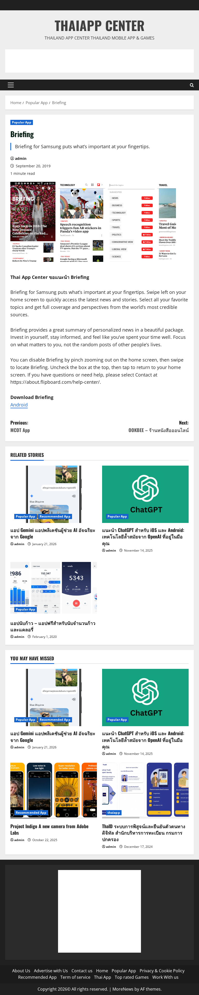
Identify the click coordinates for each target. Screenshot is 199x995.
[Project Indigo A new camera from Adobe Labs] (53, 790)
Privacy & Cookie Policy (162, 971)
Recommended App (55, 516)
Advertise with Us (51, 971)
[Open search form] (192, 85)
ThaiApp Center (100, 25)
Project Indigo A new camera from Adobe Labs (49, 829)
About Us (21, 971)
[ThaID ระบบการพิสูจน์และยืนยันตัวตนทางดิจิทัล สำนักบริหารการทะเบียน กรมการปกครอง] (145, 790)
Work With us (165, 977)
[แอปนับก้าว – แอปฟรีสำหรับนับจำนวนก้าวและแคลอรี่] (53, 587)
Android (19, 405)
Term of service (75, 977)
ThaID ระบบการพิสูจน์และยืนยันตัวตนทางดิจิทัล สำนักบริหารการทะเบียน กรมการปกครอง (143, 832)
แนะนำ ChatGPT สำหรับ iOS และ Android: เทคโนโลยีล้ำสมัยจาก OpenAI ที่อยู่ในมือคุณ (143, 536)
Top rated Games (132, 977)
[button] (10, 85)
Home (102, 971)
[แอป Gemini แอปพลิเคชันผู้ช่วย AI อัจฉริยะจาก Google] (53, 494)
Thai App (102, 977)
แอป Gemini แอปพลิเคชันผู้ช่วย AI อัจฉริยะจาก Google (52, 533)
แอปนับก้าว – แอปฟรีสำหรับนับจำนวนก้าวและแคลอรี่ (52, 626)
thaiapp (114, 812)
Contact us (82, 971)
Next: (159, 426)
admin (20, 158)
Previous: (20, 426)
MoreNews (122, 989)
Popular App (21, 122)
